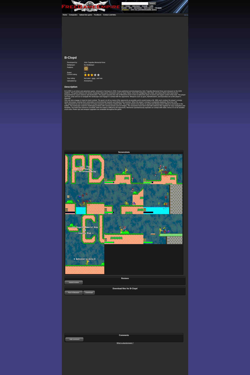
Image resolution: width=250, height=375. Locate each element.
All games (125, 10)
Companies (73, 15)
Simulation (138, 8)
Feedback (97, 15)
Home (65, 15)
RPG (130, 8)
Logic (151, 6)
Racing (124, 8)
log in (186, 15)
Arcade (144, 6)
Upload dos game (85, 15)
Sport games (148, 8)
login (93, 78)
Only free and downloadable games (144, 10)
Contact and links (109, 15)
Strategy (158, 8)
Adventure (136, 6)
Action (127, 6)
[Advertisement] (125, 35)
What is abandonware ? (125, 343)
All (122, 6)
